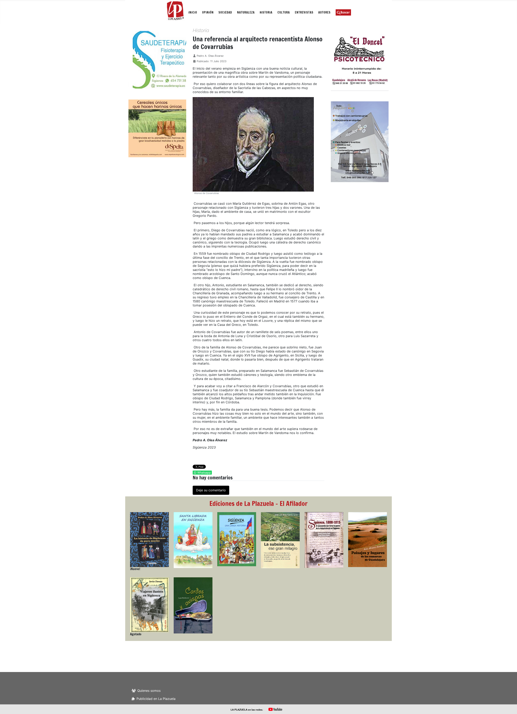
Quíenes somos (149, 691)
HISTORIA (266, 12)
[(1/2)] (157, 60)
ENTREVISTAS (304, 12)
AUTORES (324, 12)
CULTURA (283, 12)
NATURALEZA (246, 12)
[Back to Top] (510, 706)
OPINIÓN (208, 12)
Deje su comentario (211, 490)
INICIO (192, 12)
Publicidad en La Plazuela (156, 699)
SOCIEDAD (225, 12)
